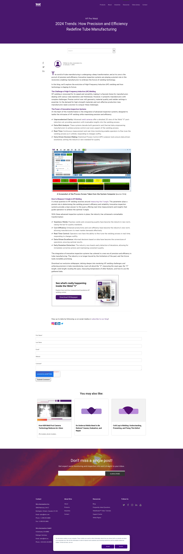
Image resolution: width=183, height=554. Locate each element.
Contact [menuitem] (144, 5)
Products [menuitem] (102, 5)
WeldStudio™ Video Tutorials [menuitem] (102, 511)
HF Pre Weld (91, 18)
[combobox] (90, 50)
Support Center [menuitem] (97, 514)
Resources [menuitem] (126, 5)
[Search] (114, 50)
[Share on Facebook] (43, 63)
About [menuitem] (110, 5)
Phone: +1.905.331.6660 (43, 518)
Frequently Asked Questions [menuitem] (101, 507)
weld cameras (87, 119)
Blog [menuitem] (94, 504)
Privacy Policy (76, 542)
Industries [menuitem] (117, 5)
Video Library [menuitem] (136, 5)
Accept (108, 546)
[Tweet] (43, 67)
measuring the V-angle (100, 201)
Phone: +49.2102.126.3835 (44, 542)
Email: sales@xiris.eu (42, 538)
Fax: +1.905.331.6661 (42, 521)
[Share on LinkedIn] (43, 71)
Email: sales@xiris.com (42, 514)
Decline (121, 546)
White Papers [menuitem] (97, 518)
